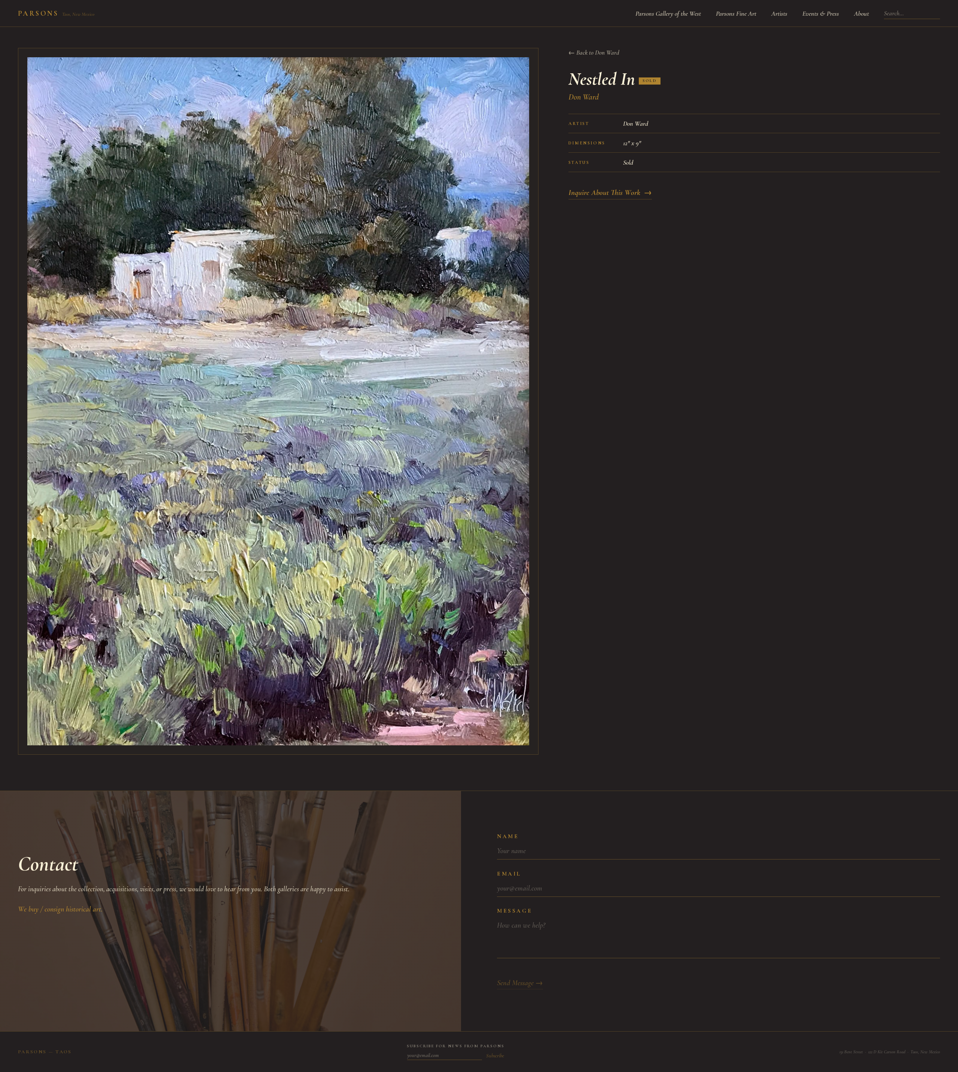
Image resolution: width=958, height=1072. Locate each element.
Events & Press (820, 13)
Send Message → (520, 982)
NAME (508, 836)
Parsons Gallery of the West (668, 13)
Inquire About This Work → (610, 192)
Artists (779, 13)
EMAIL (509, 873)
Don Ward (583, 97)
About (861, 13)
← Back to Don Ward (593, 52)
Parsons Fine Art (736, 13)
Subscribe (495, 1056)
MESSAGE (514, 910)
